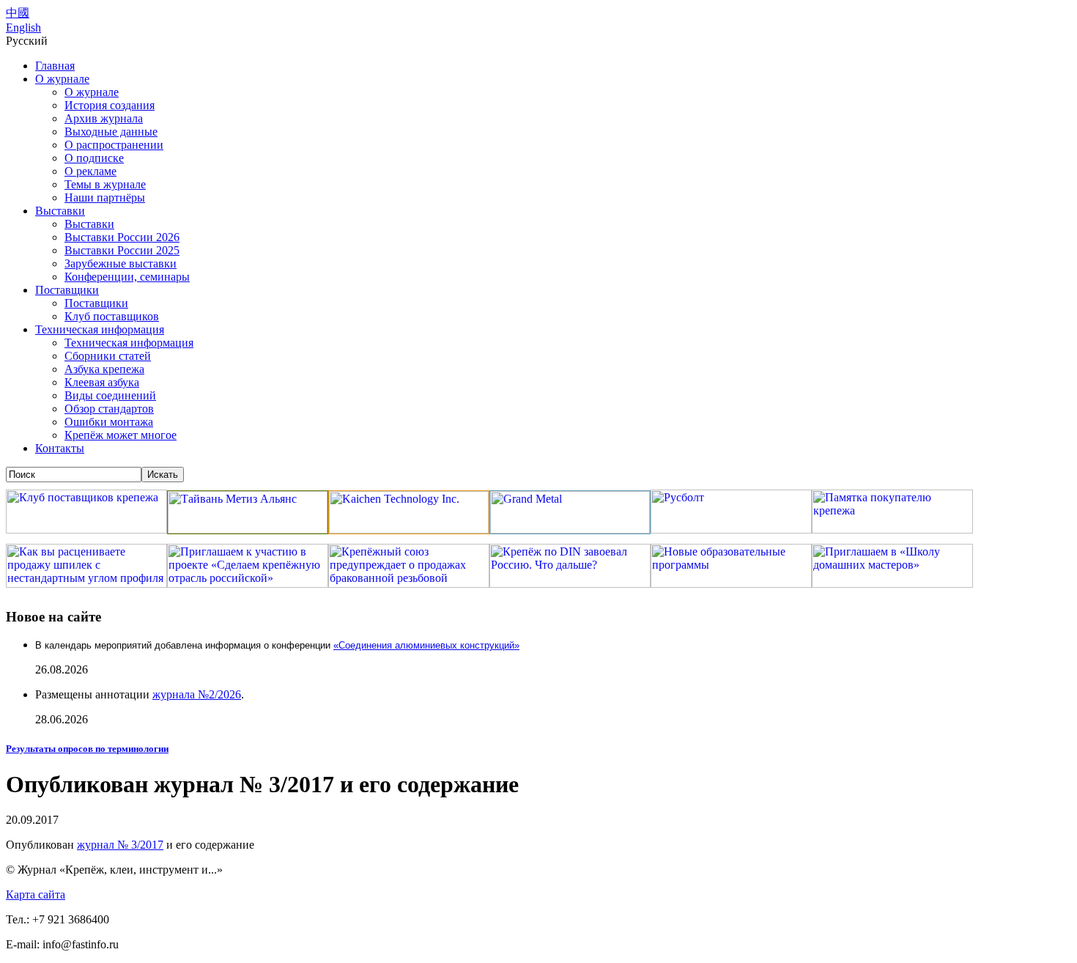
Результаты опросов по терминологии (87, 748)
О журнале (62, 79)
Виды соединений (110, 395)
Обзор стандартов (109, 408)
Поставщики (67, 290)
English (23, 27)
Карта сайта (35, 894)
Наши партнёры (104, 197)
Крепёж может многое (120, 435)
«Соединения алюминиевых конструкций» (426, 645)
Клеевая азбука (101, 382)
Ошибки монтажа (108, 422)
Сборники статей (107, 356)
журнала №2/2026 (196, 694)
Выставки (60, 210)
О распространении (113, 145)
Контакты (59, 448)
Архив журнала (103, 118)
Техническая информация (99, 329)
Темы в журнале (105, 184)
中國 (17, 13)
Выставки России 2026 (122, 237)
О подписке (94, 158)
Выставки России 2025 (122, 250)
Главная (55, 65)
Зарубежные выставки (120, 263)
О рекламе (90, 171)
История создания (109, 105)
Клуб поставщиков (111, 316)
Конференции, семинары (127, 276)
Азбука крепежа (104, 369)
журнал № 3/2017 (120, 844)
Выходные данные (111, 131)
